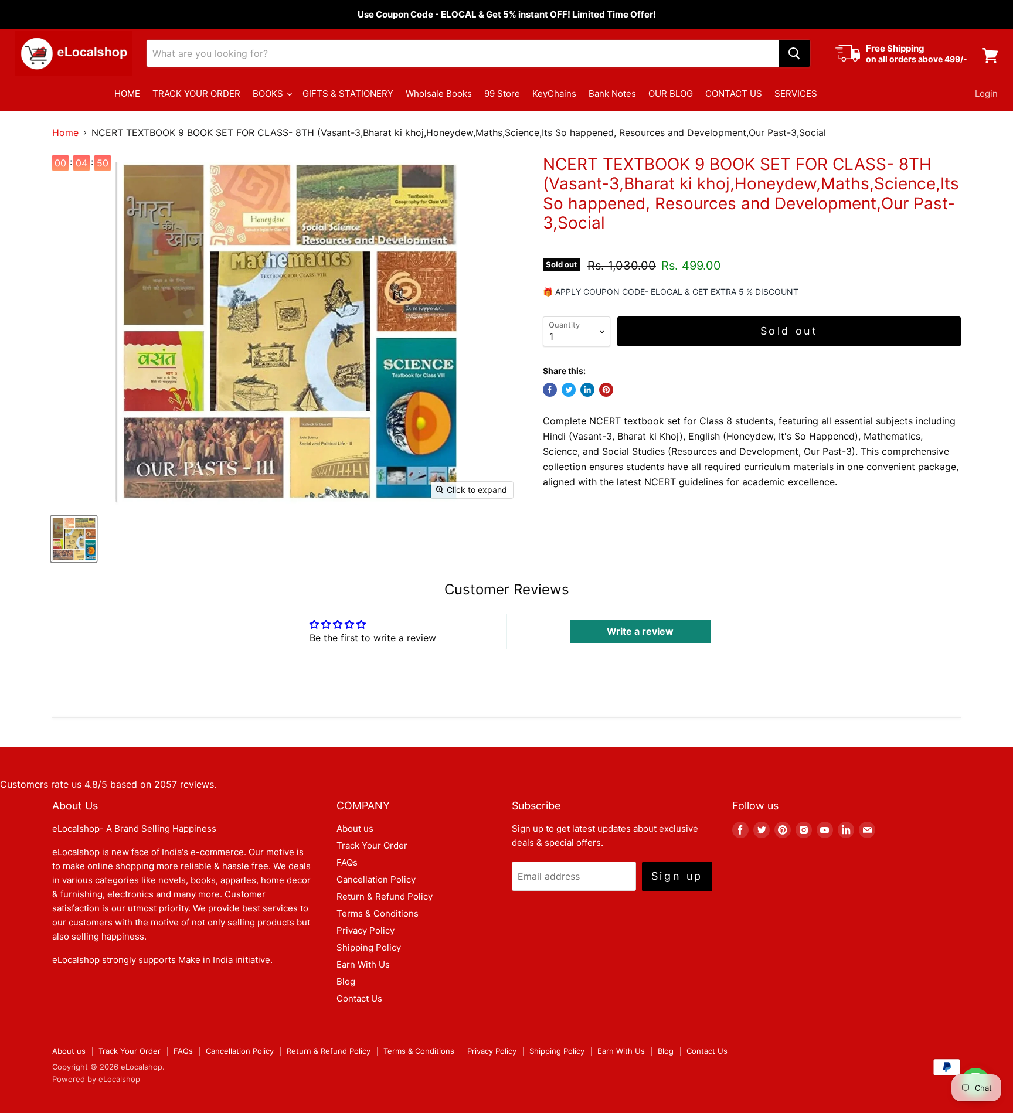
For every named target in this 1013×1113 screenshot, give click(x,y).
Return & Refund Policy (384, 896)
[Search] (794, 53)
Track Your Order (371, 845)
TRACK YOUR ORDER (196, 93)
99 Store (502, 93)
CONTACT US (733, 93)
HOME (127, 93)
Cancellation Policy (376, 879)
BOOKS (269, 93)
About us (354, 828)
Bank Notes (612, 93)
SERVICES (795, 93)
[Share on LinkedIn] (587, 390)
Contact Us (359, 998)
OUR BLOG (670, 93)
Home (65, 132)
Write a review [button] (640, 631)
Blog (345, 981)
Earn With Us (363, 964)
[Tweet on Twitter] (569, 390)
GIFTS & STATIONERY (347, 93)
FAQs (347, 862)
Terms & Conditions (377, 913)
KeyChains (554, 93)
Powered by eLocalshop (96, 1079)
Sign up (677, 876)
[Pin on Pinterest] (606, 390)
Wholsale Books (439, 93)
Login (986, 93)
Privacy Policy (365, 930)
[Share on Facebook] (550, 390)
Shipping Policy (368, 947)
